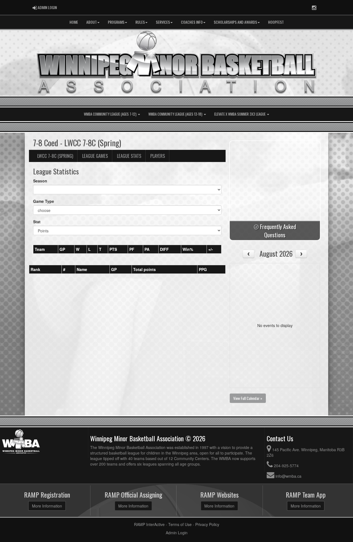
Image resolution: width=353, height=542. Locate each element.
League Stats (129, 155)
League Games (95, 155)
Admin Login (177, 532)
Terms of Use (180, 524)
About (91, 22)
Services (163, 22)
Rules (140, 22)
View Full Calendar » (247, 398)
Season (40, 181)
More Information (47, 506)
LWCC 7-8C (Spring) (55, 155)
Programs (116, 22)
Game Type (43, 201)
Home (73, 22)
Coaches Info (192, 22)
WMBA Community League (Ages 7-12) (110, 114)
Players (157, 155)
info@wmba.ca (288, 476)
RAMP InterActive (149, 524)
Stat (37, 221)
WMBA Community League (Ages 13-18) (175, 114)
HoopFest (276, 22)
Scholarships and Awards (235, 22)
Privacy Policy (207, 524)
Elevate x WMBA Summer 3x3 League (240, 114)
